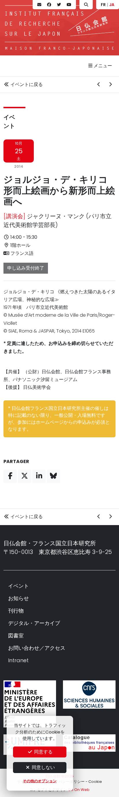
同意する (43, 752)
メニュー (102, 65)
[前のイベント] (99, 84)
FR (103, 5)
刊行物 (16, 610)
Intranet (18, 660)
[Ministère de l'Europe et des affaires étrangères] (29, 704)
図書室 (16, 635)
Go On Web (79, 789)
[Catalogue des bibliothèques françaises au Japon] (89, 743)
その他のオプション (40, 781)
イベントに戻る (26, 84)
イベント (18, 585)
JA (111, 5)
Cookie (95, 781)
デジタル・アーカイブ (34, 623)
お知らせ (18, 598)
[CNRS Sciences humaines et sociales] (89, 694)
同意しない (43, 767)
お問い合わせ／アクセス (36, 648)
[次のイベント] (110, 84)
